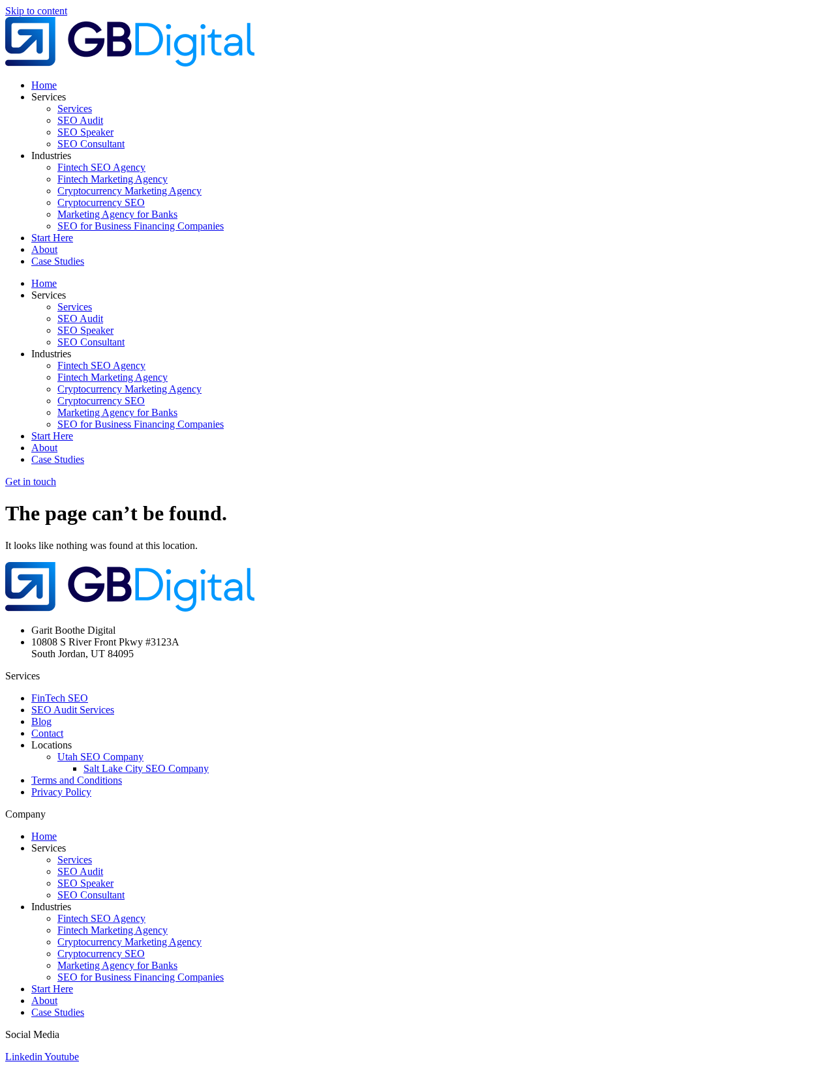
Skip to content (36, 10)
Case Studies (57, 261)
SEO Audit (80, 120)
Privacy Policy (61, 791)
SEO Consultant (91, 143)
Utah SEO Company (100, 756)
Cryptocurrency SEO (101, 202)
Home (44, 85)
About (44, 249)
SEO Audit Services (72, 709)
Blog (41, 721)
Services (74, 108)
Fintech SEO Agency (101, 167)
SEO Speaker (85, 132)
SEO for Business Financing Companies (140, 225)
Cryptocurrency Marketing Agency (129, 190)
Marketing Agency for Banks (117, 214)
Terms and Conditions (76, 780)
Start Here (52, 237)
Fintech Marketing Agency (112, 179)
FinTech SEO (59, 698)
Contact (47, 733)
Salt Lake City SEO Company (146, 768)
